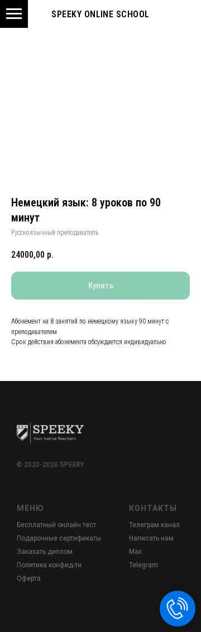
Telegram (143, 565)
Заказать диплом (45, 552)
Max (135, 552)
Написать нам (151, 538)
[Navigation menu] (14, 14)
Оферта (29, 578)
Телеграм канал (154, 525)
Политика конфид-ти (49, 565)
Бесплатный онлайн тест (56, 525)
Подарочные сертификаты (59, 538)
